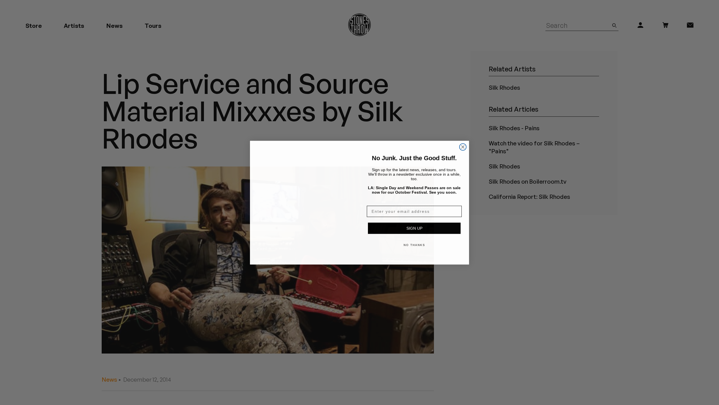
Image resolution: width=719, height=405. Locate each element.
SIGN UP (414, 228)
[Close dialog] (462, 140)
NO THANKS (414, 244)
